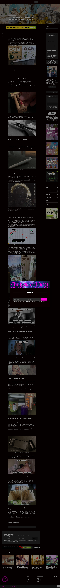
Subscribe (44, 299)
